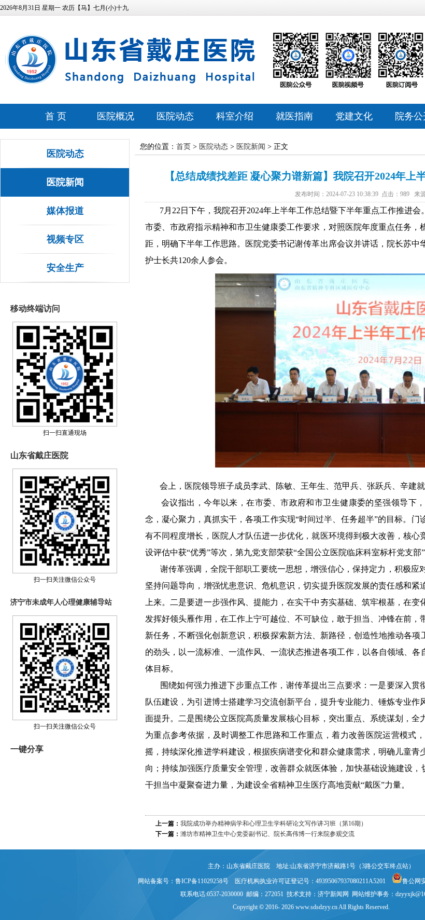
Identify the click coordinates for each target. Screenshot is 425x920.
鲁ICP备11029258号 (202, 881)
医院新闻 (65, 182)
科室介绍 (234, 116)
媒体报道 (65, 210)
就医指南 (294, 116)
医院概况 (115, 116)
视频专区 (65, 239)
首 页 (55, 116)
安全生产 (65, 268)
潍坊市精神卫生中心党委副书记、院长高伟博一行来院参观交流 (267, 833)
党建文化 (354, 116)
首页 (183, 146)
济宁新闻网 (333, 894)
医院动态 (175, 116)
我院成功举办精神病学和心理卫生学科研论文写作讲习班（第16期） (273, 823)
